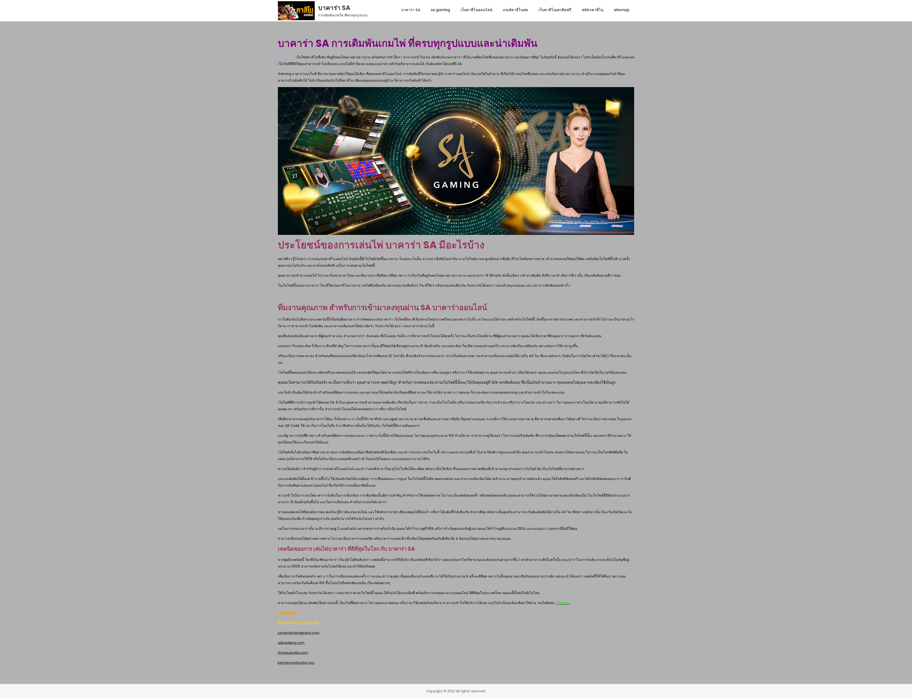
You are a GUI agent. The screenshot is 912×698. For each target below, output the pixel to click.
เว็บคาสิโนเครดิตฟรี (554, 10)
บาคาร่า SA (334, 8)
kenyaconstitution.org (296, 662)
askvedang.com (291, 642)
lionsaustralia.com (293, 652)
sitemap (621, 10)
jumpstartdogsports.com (298, 632)
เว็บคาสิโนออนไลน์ (476, 10)
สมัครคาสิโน (592, 10)
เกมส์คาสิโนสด (515, 10)
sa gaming (440, 10)
